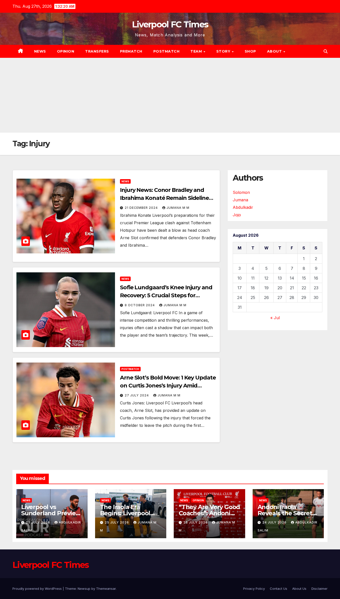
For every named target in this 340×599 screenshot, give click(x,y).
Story (223, 51)
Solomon (241, 192)
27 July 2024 (137, 395)
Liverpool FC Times (170, 24)
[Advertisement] (170, 95)
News (40, 51)
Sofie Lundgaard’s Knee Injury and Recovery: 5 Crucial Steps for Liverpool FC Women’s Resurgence (167, 295)
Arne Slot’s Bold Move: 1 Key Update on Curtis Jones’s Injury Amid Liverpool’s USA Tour (168, 385)
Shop (250, 51)
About (275, 51)
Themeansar (106, 589)
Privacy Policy (254, 589)
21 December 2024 (142, 208)
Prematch (131, 51)
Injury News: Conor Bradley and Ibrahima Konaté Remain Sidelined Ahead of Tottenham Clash (166, 198)
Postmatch (166, 51)
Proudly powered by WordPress (37, 589)
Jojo (237, 214)
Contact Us (278, 589)
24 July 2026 (274, 522)
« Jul (275, 317)
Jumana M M (178, 208)
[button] (326, 51)
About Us (299, 589)
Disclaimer (319, 589)
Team (196, 51)
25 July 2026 (38, 522)
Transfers (97, 51)
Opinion (65, 51)
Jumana (240, 199)
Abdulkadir (243, 207)
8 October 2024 (140, 305)
